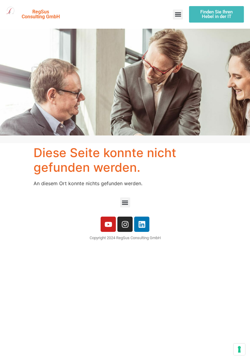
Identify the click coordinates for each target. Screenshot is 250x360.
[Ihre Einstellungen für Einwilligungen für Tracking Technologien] (239, 349)
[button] (178, 14)
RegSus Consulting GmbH (41, 14)
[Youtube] (108, 224)
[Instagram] (125, 224)
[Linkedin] (141, 224)
